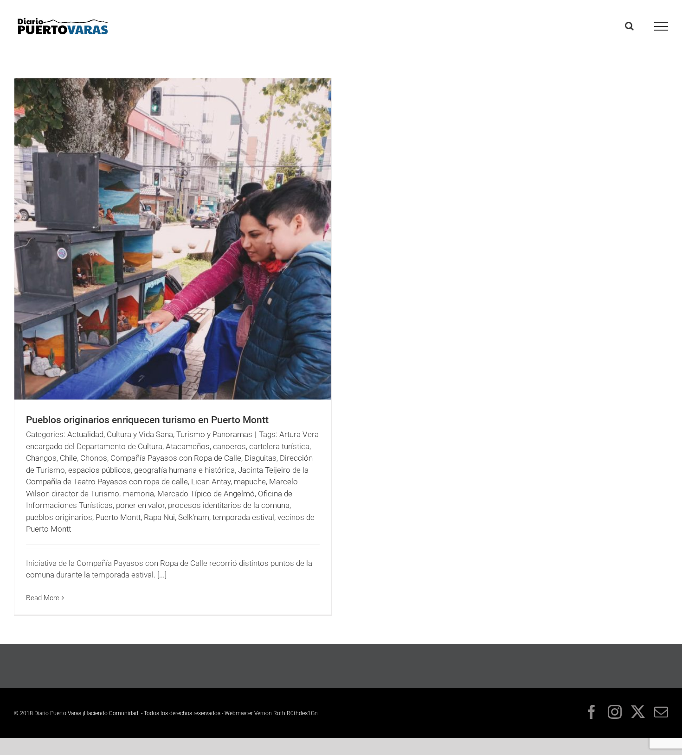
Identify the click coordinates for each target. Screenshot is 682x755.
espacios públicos (99, 470)
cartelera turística (279, 446)
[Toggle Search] (629, 26)
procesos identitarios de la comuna (229, 505)
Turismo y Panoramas (214, 434)
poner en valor (140, 505)
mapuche (250, 481)
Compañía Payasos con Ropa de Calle (175, 458)
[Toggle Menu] (661, 26)
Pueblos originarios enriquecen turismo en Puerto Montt (147, 419)
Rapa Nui (159, 517)
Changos (41, 458)
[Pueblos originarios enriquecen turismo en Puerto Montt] (172, 239)
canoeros (229, 446)
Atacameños (188, 446)
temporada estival (243, 517)
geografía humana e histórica (184, 470)
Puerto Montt (118, 517)
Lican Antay (211, 481)
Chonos (93, 458)
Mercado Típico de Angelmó (206, 493)
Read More (42, 598)
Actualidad (85, 434)
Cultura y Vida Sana (140, 434)
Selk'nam (193, 517)
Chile (68, 458)
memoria (138, 493)
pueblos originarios (59, 517)
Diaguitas (260, 458)
